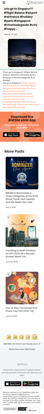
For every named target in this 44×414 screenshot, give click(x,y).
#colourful (31, 102)
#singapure (8, 88)
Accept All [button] (23, 409)
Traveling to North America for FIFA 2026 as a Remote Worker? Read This (21, 253)
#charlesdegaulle (22, 88)
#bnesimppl (19, 107)
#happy (6, 91)
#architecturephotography (15, 93)
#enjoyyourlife (19, 96)
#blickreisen (34, 104)
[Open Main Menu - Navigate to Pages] (4, 2)
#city (33, 88)
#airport (6, 85)
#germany (8, 96)
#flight (25, 83)
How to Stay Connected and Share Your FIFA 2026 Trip (21, 309)
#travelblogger (10, 104)
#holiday (25, 85)
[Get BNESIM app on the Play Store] (32, 134)
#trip (24, 102)
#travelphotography (12, 102)
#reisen (21, 91)
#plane (32, 83)
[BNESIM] (22, 364)
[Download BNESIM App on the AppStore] (13, 383)
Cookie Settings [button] (9, 409)
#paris (33, 85)
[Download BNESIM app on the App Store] (11, 134)
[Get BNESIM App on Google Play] (31, 383)
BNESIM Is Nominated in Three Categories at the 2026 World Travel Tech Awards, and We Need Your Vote (22, 197)
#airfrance (16, 85)
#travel (14, 91)
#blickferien (8, 107)
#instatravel (22, 104)
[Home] (34, 3)
